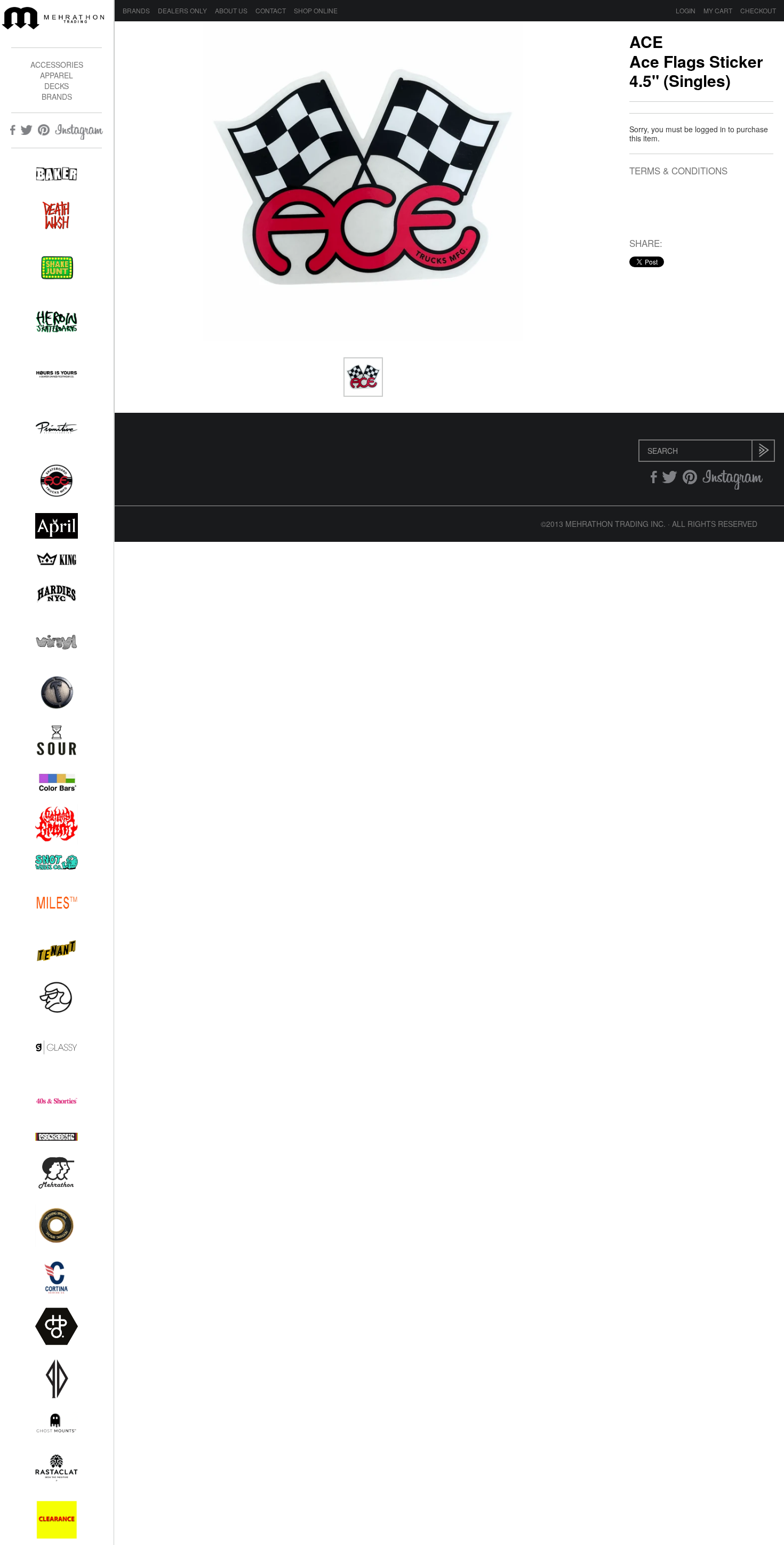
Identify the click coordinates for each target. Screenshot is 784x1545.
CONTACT (270, 10)
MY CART (717, 10)
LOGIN (685, 10)
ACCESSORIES (56, 64)
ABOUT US (231, 10)
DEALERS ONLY (182, 10)
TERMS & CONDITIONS (678, 171)
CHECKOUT (758, 10)
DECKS (56, 86)
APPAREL (56, 75)
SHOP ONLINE (316, 10)
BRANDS (57, 96)
